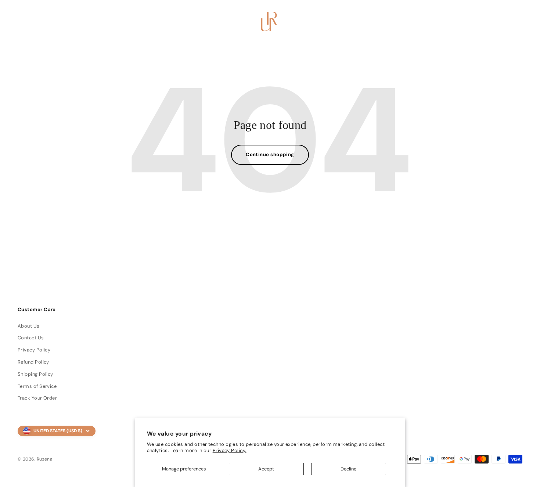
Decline (348, 469)
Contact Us (31, 338)
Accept (266, 469)
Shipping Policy (35, 374)
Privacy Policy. (229, 450)
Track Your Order (37, 398)
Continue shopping (270, 154)
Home (56, 22)
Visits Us (145, 22)
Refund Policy (33, 362)
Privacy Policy (34, 350)
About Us (29, 326)
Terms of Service (37, 386)
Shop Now (98, 22)
